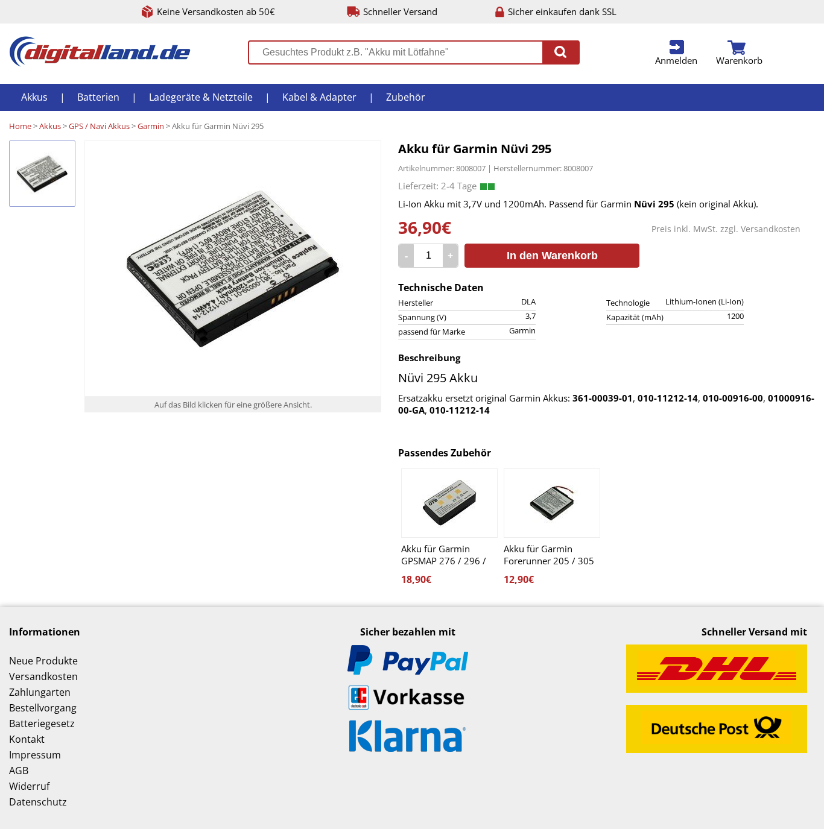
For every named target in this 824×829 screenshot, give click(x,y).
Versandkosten (770, 229)
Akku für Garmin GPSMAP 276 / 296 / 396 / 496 (443, 555)
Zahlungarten (40, 692)
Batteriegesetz (42, 723)
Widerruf (29, 786)
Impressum (35, 754)
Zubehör (405, 97)
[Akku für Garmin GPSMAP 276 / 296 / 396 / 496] (449, 503)
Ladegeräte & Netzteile (201, 97)
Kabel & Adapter (319, 97)
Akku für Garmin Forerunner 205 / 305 (549, 555)
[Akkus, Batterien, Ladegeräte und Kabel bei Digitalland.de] (100, 63)
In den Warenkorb (552, 256)
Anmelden (676, 60)
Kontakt (27, 739)
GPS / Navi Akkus (99, 126)
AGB (18, 770)
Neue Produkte (43, 660)
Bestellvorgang (43, 707)
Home (20, 126)
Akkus (34, 97)
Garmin (151, 126)
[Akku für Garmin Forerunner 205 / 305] (552, 503)
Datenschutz (38, 802)
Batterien (98, 97)
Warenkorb (739, 60)
